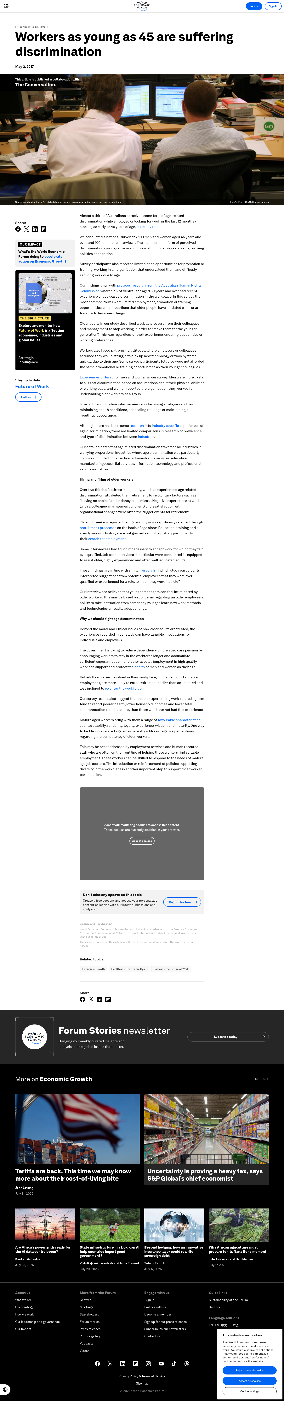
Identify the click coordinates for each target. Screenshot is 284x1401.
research (137, 426)
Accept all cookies (250, 1380)
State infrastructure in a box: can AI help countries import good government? (109, 1251)
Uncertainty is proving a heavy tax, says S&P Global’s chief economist (205, 1174)
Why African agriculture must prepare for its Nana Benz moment (237, 1249)
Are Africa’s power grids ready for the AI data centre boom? (43, 1249)
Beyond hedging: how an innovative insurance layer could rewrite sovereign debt (173, 1251)
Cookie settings (249, 1391)
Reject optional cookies (250, 1370)
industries (146, 437)
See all (262, 1079)
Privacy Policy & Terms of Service (142, 1376)
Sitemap (142, 1383)
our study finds (148, 227)
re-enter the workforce (123, 688)
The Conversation (35, 84)
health (139, 667)
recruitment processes (98, 528)
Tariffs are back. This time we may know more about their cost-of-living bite (73, 1174)
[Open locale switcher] (5, 1390)
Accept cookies (142, 840)
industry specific (165, 426)
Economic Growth (32, 27)
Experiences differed (97, 377)
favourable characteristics (179, 720)
